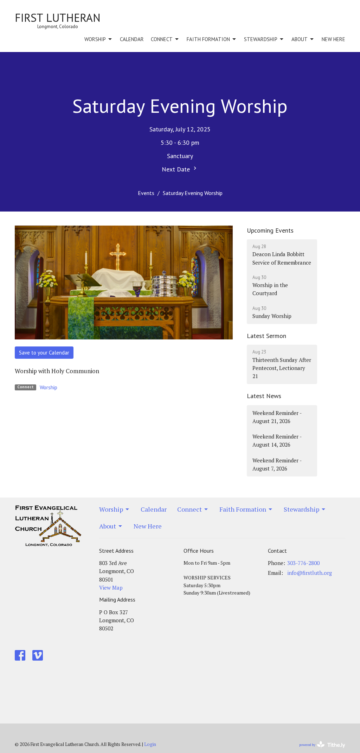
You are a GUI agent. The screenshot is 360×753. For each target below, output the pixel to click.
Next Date (177, 169)
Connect (162, 39)
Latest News (264, 396)
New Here (333, 39)
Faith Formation (208, 39)
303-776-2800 (303, 562)
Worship (95, 39)
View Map (111, 587)
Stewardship (260, 39)
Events (146, 192)
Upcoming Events (270, 230)
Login (150, 744)
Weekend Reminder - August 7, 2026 (277, 464)
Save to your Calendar (44, 352)
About (299, 39)
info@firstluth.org (309, 572)
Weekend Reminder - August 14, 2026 (277, 440)
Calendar (132, 39)
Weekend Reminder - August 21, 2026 (277, 416)
